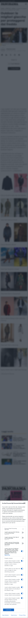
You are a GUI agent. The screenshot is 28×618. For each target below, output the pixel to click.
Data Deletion (5, 615)
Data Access (14, 615)
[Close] (25, 503)
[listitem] (14, 529)
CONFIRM (8, 609)
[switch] (22, 532)
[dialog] (14, 559)
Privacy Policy (22, 615)
